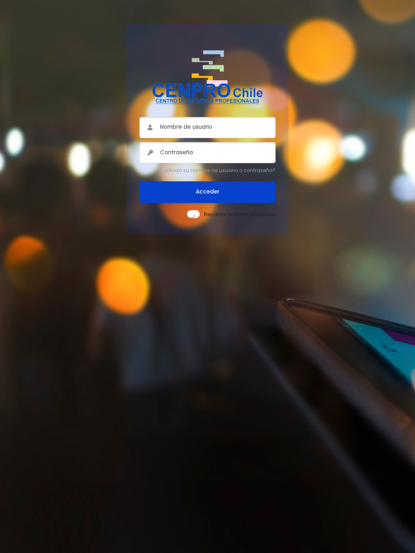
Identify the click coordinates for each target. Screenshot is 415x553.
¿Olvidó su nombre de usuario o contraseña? (220, 170)
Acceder (208, 192)
